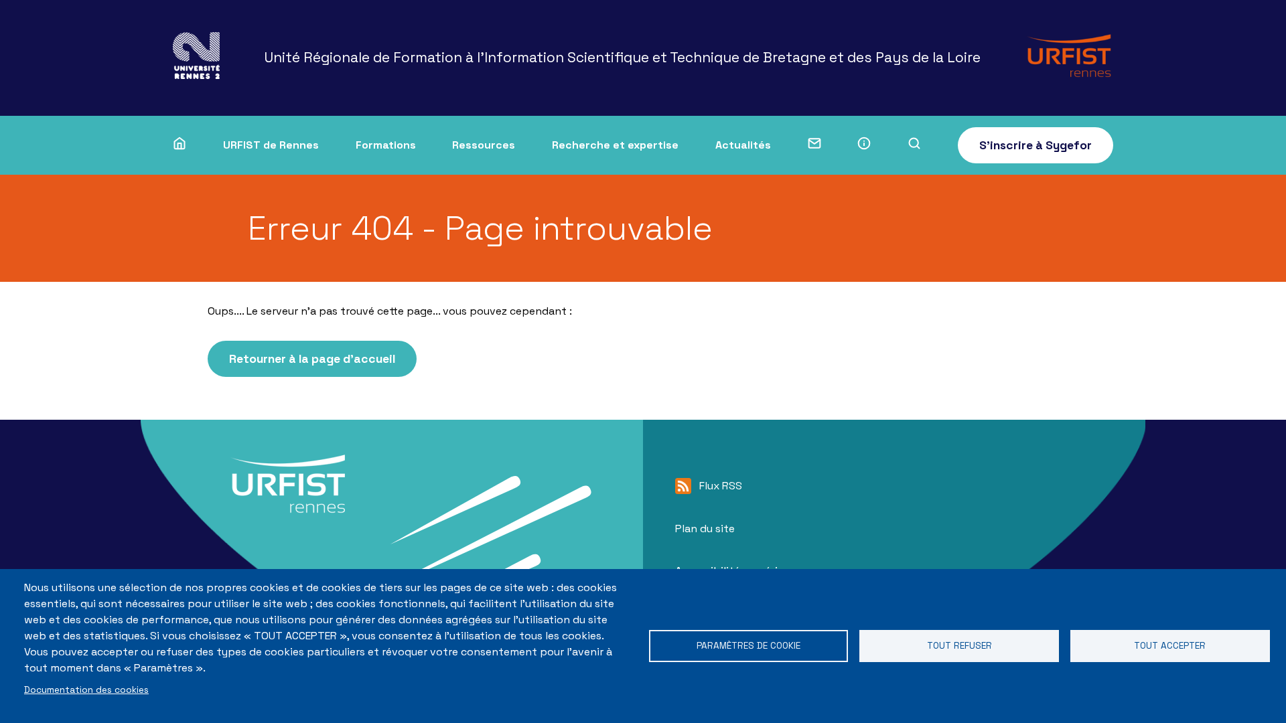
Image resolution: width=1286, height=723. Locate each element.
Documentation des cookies (86, 690)
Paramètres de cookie (748, 645)
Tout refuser (959, 645)
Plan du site (705, 528)
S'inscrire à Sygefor (1035, 145)
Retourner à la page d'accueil (312, 358)
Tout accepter (1170, 645)
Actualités (743, 145)
